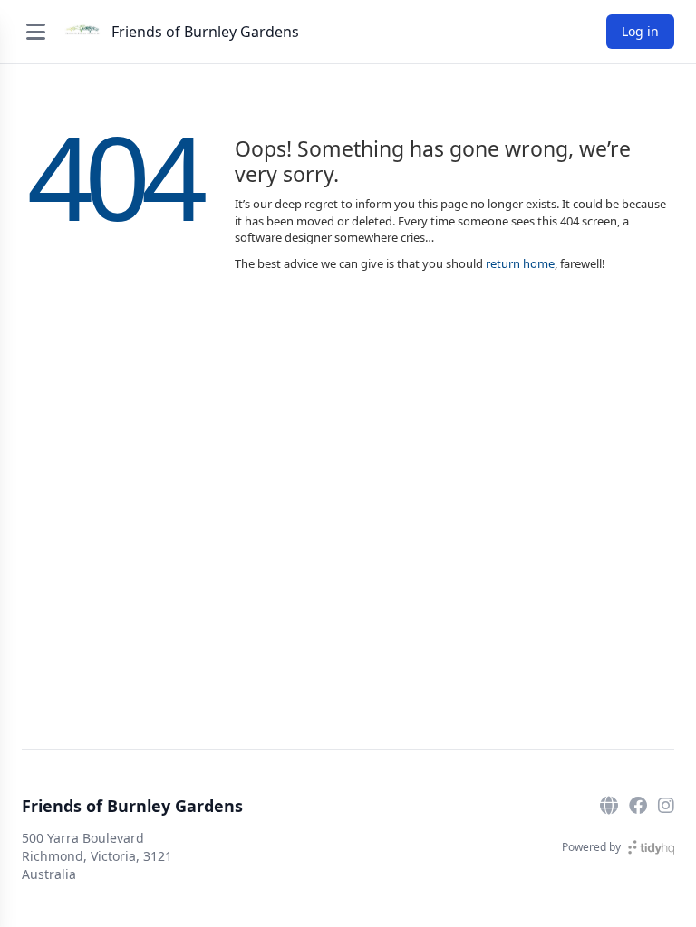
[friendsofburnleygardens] (666, 805)
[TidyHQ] (651, 847)
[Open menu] (35, 32)
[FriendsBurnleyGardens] (638, 805)
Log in (640, 31)
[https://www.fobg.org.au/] (609, 805)
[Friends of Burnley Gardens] (82, 32)
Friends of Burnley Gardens (205, 32)
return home (520, 263)
